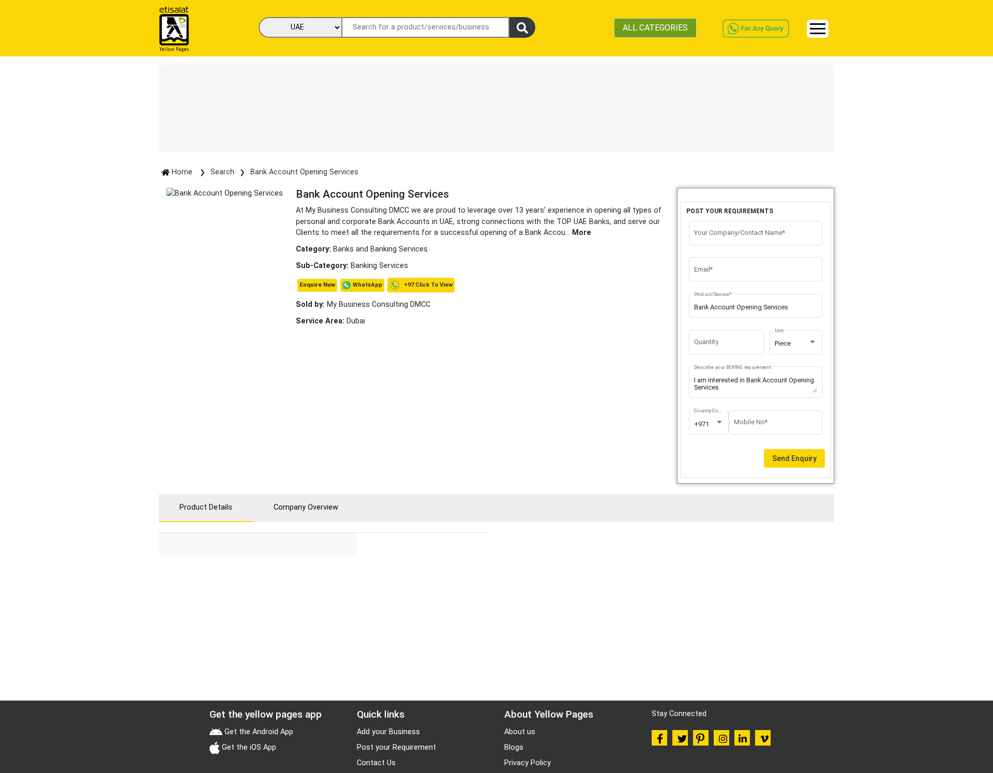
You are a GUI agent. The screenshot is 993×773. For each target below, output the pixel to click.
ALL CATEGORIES (655, 28)
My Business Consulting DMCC (363, 304)
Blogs (513, 747)
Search (222, 172)
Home (182, 172)
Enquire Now (317, 284)
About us (519, 731)
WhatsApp (367, 284)
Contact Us (376, 763)
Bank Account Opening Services (304, 172)
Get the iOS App (248, 747)
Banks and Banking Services (380, 249)
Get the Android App (257, 731)
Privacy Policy (527, 763)
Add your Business (388, 731)
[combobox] (796, 343)
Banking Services (379, 265)
